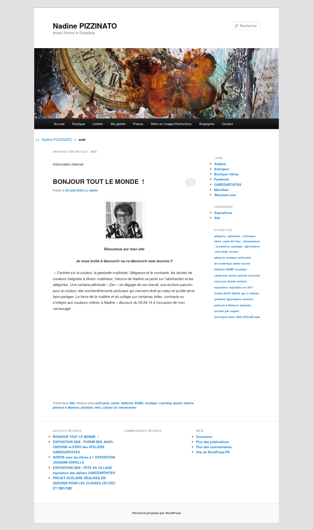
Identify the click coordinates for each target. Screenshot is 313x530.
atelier (115, 403)
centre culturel (237, 275)
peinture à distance (66, 407)
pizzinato (87, 407)
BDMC (139, 403)
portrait (219, 311)
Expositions (223, 212)
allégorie (219, 257)
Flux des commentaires (214, 447)
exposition (221, 287)
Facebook (221, 179)
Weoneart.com (225, 194)
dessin (177, 403)
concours (220, 281)
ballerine (127, 403)
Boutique (78, 123)
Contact (227, 123)
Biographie (206, 123)
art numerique (223, 263)
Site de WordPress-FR (212, 452)
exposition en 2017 (241, 287)
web (97, 407)
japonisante (234, 299)
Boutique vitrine (226, 174)
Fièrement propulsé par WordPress (156, 513)
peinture (248, 299)
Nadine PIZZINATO (85, 25)
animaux (231, 257)
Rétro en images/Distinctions (171, 123)
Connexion (204, 436)
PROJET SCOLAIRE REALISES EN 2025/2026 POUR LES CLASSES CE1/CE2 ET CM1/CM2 (84, 483)
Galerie (189, 403)
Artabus (220, 163)
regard (235, 311)
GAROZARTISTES (227, 184)
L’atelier (97, 123)
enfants (242, 281)
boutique (151, 403)
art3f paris (102, 403)
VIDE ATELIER (245, 317)
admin (93, 190)
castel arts (220, 275)
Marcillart (221, 189)
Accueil (59, 123)
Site (72, 403)
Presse (138, 123)
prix (227, 311)
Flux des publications (212, 441)
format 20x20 (222, 293)
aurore (246, 263)
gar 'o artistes (250, 293)
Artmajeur (221, 169)
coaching (165, 403)
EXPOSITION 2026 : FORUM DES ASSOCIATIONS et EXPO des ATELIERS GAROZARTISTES (83, 446)
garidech (219, 299)
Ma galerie (118, 123)
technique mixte (224, 317)
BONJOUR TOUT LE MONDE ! (98, 181)
